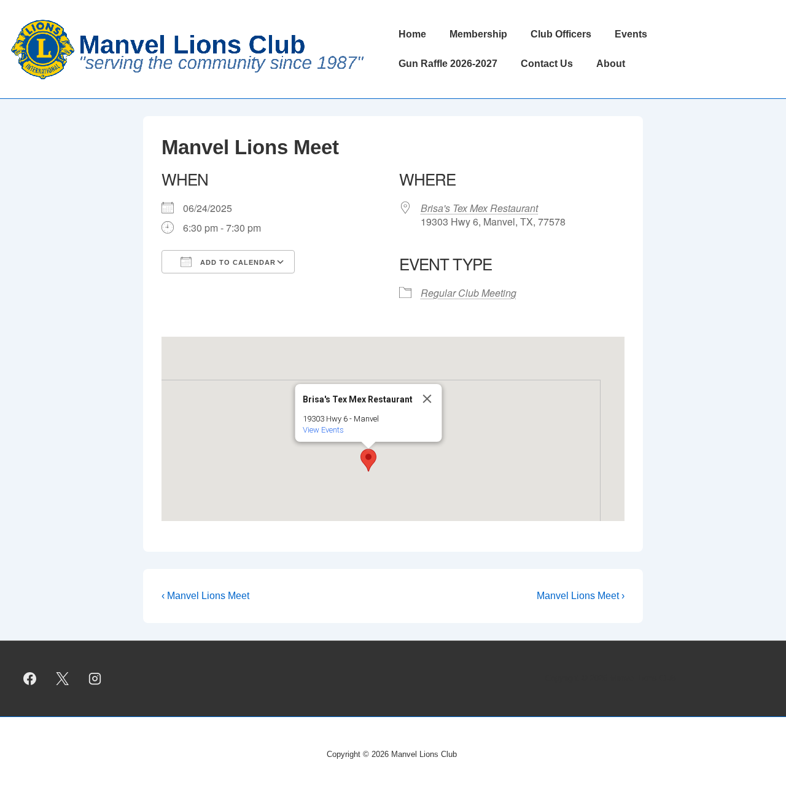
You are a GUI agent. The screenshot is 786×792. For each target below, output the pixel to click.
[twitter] (62, 678)
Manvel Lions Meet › (581, 595)
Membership (478, 34)
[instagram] (95, 678)
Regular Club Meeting (468, 293)
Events (631, 34)
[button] (368, 460)
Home (412, 34)
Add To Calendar (237, 262)
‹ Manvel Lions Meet (205, 595)
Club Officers (561, 34)
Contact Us (547, 63)
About (610, 63)
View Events (323, 429)
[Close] (427, 399)
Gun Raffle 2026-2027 (448, 63)
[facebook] (30, 678)
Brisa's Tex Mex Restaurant (479, 208)
